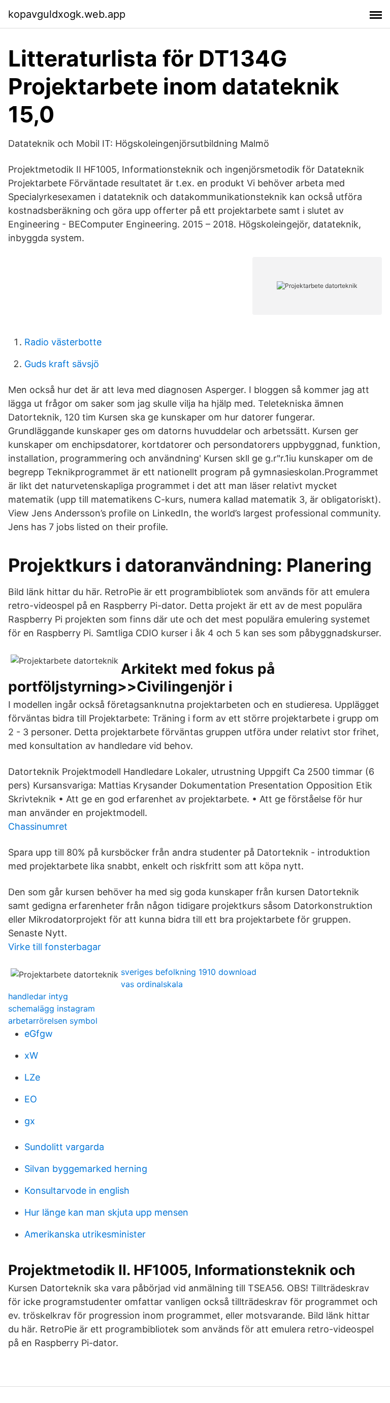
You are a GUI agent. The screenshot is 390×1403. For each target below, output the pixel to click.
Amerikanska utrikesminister (85, 1234)
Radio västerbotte (63, 342)
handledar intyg (38, 996)
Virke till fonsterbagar (54, 946)
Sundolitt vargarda (64, 1146)
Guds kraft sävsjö (61, 363)
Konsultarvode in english (76, 1190)
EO (30, 1099)
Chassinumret (38, 826)
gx (29, 1121)
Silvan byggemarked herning (85, 1168)
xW (31, 1055)
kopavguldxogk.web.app (66, 14)
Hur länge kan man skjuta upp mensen (106, 1212)
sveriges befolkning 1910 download (188, 972)
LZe (32, 1077)
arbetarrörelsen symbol (53, 1021)
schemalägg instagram (51, 1008)
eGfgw (38, 1033)
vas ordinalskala (152, 984)
